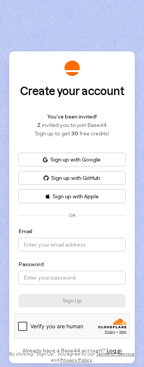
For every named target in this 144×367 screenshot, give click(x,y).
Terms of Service (115, 354)
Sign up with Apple (76, 196)
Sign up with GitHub (75, 177)
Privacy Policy (76, 360)
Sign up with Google (75, 159)
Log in (114, 350)
